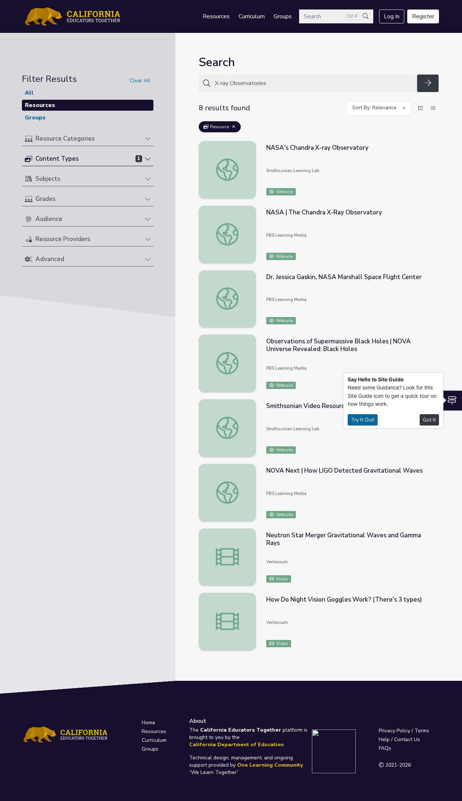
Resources (216, 16)
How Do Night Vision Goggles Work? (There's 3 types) (344, 599)
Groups (283, 16)
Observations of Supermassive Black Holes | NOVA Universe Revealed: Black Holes (338, 345)
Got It (429, 419)
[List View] (420, 108)
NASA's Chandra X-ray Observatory (317, 148)
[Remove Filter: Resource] (233, 126)
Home (148, 722)
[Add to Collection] (433, 156)
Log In (392, 16)
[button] (87, 139)
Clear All (140, 80)
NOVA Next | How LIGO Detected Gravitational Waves (344, 470)
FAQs (385, 748)
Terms (422, 730)
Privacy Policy (394, 730)
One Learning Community (270, 765)
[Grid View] (433, 108)
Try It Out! (362, 419)
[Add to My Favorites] (433, 146)
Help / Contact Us (399, 739)
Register (423, 16)
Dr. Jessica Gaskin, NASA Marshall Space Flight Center (343, 277)
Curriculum (251, 16)
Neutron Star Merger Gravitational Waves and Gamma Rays (343, 539)
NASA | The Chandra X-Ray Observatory (324, 212)
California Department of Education (236, 744)
